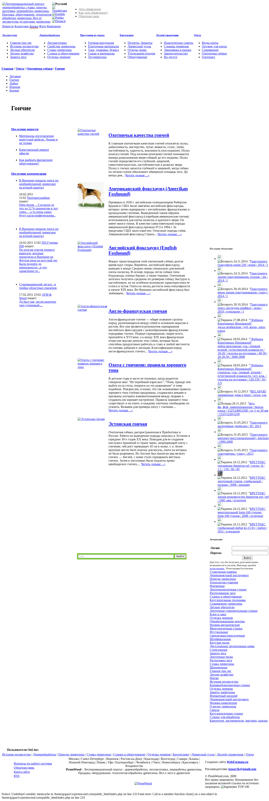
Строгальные (218, 649)
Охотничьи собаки (214, 53)
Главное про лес (21, 42)
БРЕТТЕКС (258, 462)
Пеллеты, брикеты (140, 42)
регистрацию (217, 568)
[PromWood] (143, 783)
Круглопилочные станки (226, 713)
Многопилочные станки (226, 628)
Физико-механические (225, 625)
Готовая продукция (101, 42)
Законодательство (176, 53)
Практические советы (178, 42)
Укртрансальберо (38, 197)
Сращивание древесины (226, 603)
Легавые (15, 76)
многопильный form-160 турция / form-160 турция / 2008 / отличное (240, 514)
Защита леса (18, 57)
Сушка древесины (59, 50)
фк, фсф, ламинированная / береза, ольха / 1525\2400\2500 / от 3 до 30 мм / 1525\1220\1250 (243, 410)
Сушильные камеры (223, 571)
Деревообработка (49, 35)
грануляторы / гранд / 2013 (235, 453)
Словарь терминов (176, 46)
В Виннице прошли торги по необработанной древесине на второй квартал (38, 184)
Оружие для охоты (214, 46)
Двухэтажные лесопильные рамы (232, 646)
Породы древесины (223, 579)
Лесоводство (9, 35)
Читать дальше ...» (137, 175)
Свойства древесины (61, 46)
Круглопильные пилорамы (228, 600)
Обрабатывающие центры (227, 621)
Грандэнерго (258, 261)
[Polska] (58, 17)
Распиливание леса (223, 593)
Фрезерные (217, 586)
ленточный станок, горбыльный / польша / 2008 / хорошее (240, 483)
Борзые (14, 90)
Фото (42, 26)
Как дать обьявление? (93, 12)
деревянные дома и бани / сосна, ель (242, 395)
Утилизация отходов (141, 53)
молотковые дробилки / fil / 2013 (239, 426)
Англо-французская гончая (138, 311)
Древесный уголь (139, 46)
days (252, 403)
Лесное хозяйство (22, 53)
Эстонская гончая (128, 423)
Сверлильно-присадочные (227, 635)
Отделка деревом (58, 57)
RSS (16, 776)
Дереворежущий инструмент (229, 575)
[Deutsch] (59, 21)
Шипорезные (218, 667)
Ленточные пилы (221, 656)
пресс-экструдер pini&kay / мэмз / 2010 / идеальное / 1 (240, 309)
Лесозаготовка (57, 42)
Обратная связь (89, 16)
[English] (58, 14)
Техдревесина (97, 57)
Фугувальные (219, 632)
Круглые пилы (219, 642)
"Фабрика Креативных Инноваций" (240, 321)
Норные (14, 87)
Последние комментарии (28, 173)
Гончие (60, 68)
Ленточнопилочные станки (228, 589)
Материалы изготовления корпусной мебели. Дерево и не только (38, 139)
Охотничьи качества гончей (139, 135)
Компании (54, 26)
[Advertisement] (31, 329)
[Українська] (59, 10)
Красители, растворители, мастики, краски (239, 720)
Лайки (13, 83)
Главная (7, 68)
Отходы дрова (137, 50)
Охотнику (208, 57)
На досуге (170, 57)
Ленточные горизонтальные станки (234, 610)
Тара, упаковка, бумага (103, 50)
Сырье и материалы (101, 53)
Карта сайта (22, 771)
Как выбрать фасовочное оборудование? (36, 161)
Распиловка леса (221, 660)
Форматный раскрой (223, 695)
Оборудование (137, 57)
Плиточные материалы (103, 46)
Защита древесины (222, 692)
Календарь (22, 26)
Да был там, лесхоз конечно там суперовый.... (37, 303)
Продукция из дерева (92, 35)
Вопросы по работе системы (33, 763)
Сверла (214, 710)
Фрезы (214, 678)
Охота (197, 35)
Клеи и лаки (218, 614)
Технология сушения (224, 582)
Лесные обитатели (22, 50)
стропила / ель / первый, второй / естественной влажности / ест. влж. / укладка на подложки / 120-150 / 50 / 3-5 (242, 378)
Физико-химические (223, 703)
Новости (8, 26)
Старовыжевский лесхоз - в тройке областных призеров (38, 286)
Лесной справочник (167, 35)
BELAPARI (258, 391)
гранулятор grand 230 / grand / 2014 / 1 (243, 265)
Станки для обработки (225, 717)
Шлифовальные (220, 639)
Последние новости (24, 129)
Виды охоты (210, 42)
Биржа (34, 26)
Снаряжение (210, 50)
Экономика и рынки (177, 50)
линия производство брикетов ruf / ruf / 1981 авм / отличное (243, 498)
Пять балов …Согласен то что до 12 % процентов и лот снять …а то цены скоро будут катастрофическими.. (38, 210)
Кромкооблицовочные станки (230, 685)
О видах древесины (223, 706)
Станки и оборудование (63, 53)
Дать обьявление (90, 9)
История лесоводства (24, 46)
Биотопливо (127, 35)
